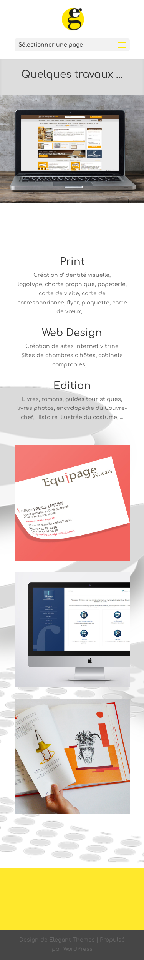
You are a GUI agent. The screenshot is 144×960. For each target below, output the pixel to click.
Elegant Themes (72, 940)
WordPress (78, 949)
